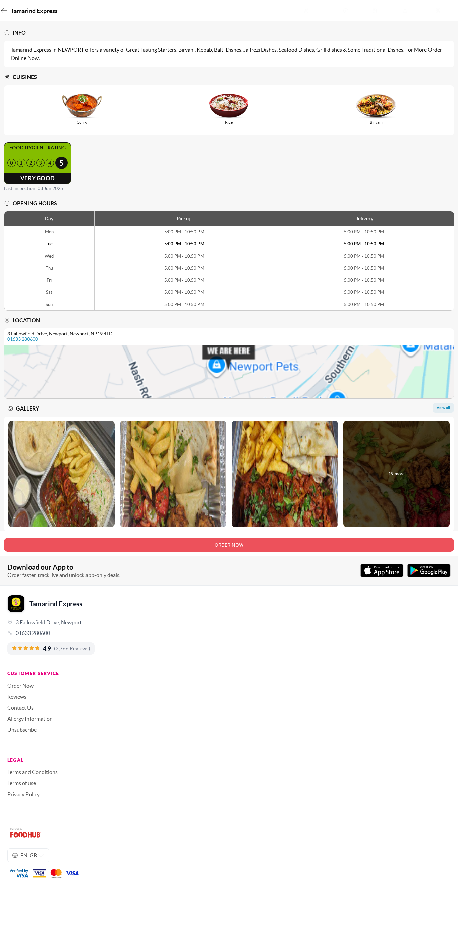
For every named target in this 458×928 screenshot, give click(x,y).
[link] (229, 633)
